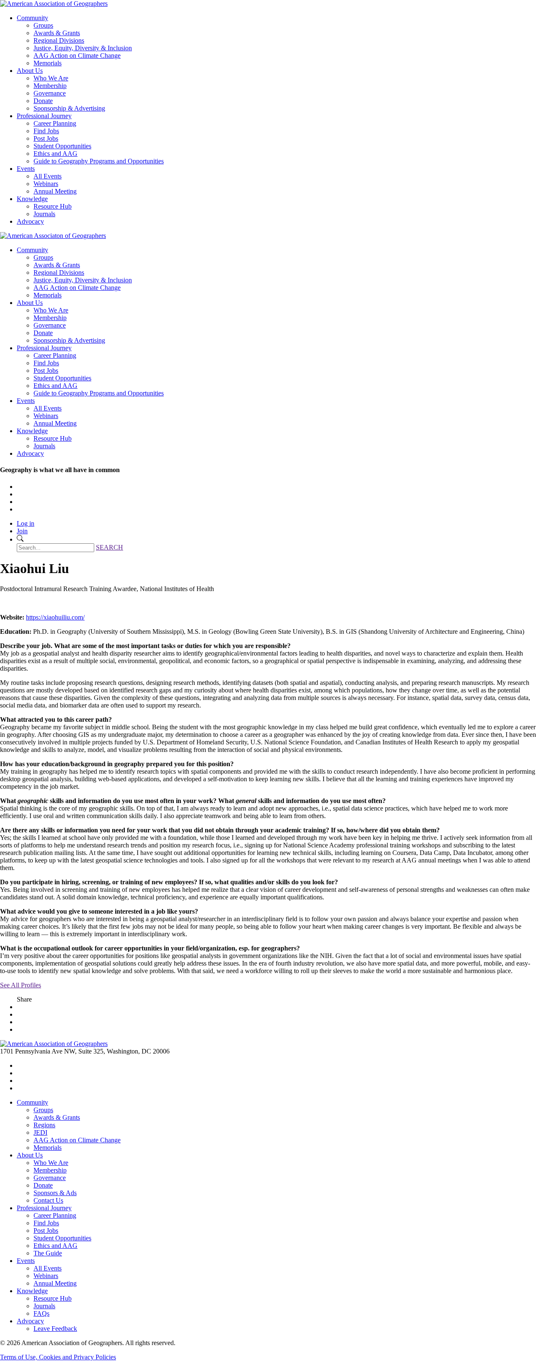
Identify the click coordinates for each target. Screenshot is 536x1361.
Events (26, 168)
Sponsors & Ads (55, 1192)
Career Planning (55, 123)
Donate (43, 100)
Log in (25, 523)
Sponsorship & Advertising (69, 108)
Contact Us (48, 1200)
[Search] (20, 539)
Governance (50, 93)
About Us (30, 70)
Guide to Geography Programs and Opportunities (99, 161)
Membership (50, 85)
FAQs (41, 1313)
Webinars (46, 183)
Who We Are (51, 78)
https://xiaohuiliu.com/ (55, 617)
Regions (44, 1125)
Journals (44, 213)
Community (32, 17)
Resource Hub (53, 206)
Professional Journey (44, 115)
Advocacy (30, 221)
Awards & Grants (57, 32)
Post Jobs (46, 138)
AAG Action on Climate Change (77, 55)
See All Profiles (20, 985)
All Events (48, 176)
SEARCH (109, 547)
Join (22, 531)
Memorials (48, 63)
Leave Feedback (55, 1328)
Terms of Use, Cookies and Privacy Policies (58, 1357)
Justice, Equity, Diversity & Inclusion (83, 48)
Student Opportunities (62, 146)
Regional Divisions (59, 40)
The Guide (48, 1253)
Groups (43, 25)
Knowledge (32, 198)
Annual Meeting (55, 191)
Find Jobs (46, 130)
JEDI (40, 1132)
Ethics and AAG (55, 153)
